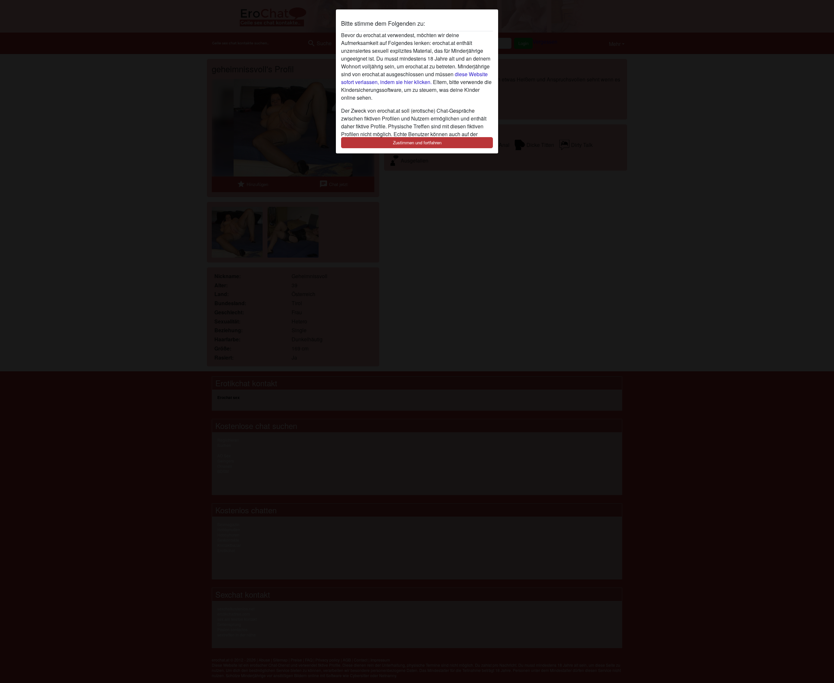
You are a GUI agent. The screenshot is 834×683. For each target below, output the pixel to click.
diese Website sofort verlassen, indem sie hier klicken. (414, 78)
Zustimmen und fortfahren (417, 142)
